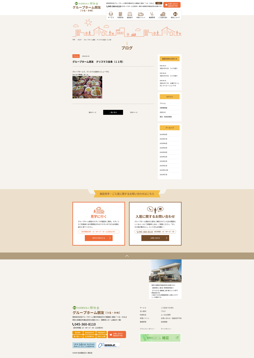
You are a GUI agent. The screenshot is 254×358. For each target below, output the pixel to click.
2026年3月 (163, 157)
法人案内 (143, 311)
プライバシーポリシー (147, 329)
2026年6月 (163, 143)
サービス (143, 307)
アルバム (163, 103)
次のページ (134, 112)
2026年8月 (163, 134)
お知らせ (163, 112)
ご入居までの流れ (167, 307)
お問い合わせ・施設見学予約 (171, 318)
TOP (73, 40)
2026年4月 (163, 152)
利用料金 (143, 315)
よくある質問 (165, 315)
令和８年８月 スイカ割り (169, 68)
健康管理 (143, 322)
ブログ (79, 40)
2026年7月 (163, 139)
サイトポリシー (166, 329)
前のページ (92, 112)
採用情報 (164, 322)
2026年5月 (163, 148)
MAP (158, 3)
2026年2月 (163, 161)
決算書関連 (163, 108)
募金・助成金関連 (166, 117)
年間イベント (144, 318)
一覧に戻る (113, 112)
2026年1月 (163, 166)
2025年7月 (163, 174)
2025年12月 (164, 170)
